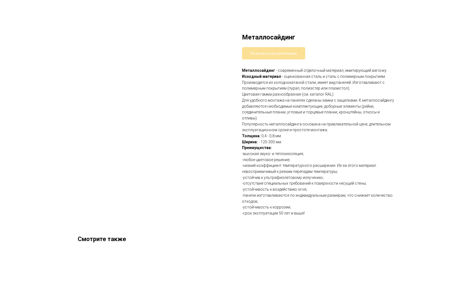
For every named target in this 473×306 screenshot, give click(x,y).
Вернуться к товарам (29, 8)
